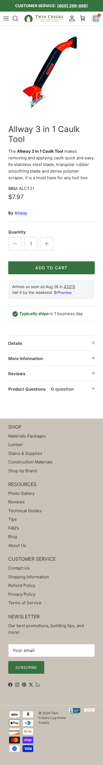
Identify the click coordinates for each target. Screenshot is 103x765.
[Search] (18, 18)
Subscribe (26, 667)
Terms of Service (24, 602)
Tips (12, 519)
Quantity (17, 232)
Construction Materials (30, 462)
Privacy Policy (21, 594)
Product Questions (41, 389)
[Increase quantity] (46, 243)
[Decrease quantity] (14, 243)
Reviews (16, 373)
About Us (17, 545)
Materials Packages (27, 436)
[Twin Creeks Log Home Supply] (44, 18)
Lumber (15, 444)
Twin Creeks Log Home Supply (52, 717)
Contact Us (19, 568)
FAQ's (13, 528)
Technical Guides (25, 510)
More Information (25, 358)
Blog (12, 536)
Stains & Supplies (25, 453)
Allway (21, 213)
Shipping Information (28, 576)
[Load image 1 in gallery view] (51, 73)
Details (15, 343)
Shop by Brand (22, 470)
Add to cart (51, 267)
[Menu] (6, 18)
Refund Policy (21, 585)
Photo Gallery (21, 493)
